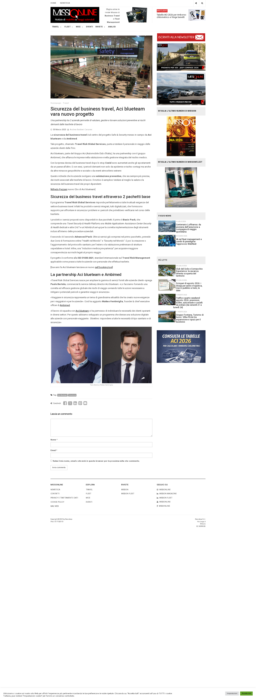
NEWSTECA (65, 3)
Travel (66, 103)
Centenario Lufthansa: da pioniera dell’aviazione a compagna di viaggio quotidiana (188, 228)
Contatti (55, 493)
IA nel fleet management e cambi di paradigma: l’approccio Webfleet (189, 242)
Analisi (112, 26)
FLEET (67, 26)
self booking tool (103, 267)
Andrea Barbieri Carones (81, 129)
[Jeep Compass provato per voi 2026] (181, 57)
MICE (78, 26)
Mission (124, 489)
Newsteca (55, 489)
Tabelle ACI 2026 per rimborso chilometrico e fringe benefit (171, 15)
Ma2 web (55, 506)
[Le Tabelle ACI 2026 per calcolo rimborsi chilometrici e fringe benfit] (181, 346)
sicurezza (72, 395)
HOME (53, 3)
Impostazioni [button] (232, 693)
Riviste (99, 26)
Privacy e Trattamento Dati (64, 497)
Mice (88, 497)
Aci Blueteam (62, 395)
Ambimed (65, 305)
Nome (53, 439)
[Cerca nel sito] (202, 3)
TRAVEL (55, 26)
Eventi (89, 26)
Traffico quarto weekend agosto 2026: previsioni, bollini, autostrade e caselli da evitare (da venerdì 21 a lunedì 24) (188, 302)
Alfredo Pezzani (59, 189)
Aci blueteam (82, 310)
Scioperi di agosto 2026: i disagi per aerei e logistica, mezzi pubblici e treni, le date (189, 287)
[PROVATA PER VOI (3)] (181, 88)
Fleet (88, 493)
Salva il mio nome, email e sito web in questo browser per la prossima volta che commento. (96, 461)
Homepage (56, 103)
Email (53, 450)
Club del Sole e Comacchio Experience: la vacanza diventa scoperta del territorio (189, 272)
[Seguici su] (196, 3)
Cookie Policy (57, 502)
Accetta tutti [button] (246, 693)
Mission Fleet (127, 493)
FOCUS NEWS (164, 216)
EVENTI (89, 502)
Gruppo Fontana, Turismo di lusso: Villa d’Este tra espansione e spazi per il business (190, 318)
